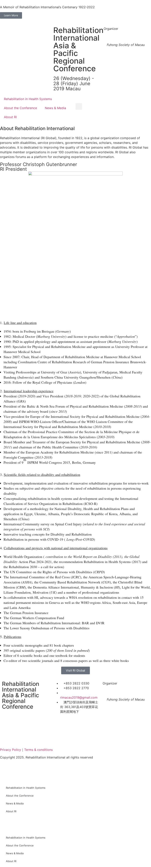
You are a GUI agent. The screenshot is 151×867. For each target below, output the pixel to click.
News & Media (55, 108)
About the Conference (20, 108)
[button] (79, 106)
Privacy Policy (10, 750)
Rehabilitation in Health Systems (28, 99)
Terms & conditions (38, 750)
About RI (10, 117)
